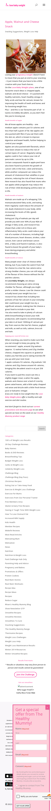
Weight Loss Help (31, 31)
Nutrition (9, 551)
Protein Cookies (12, 575)
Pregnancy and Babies (15, 567)
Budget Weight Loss (14, 460)
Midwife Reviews (12, 530)
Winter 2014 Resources (15, 649)
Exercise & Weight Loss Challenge (20, 489)
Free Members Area (14, 501)
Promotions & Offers (14, 571)
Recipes (8, 596)
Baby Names (10, 448)
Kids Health (10, 522)
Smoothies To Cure (13, 621)
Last (17, 743)
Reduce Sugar (11, 600)
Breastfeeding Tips (13, 456)
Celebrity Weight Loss (14, 469)
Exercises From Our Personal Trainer (21, 497)
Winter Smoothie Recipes (16, 653)
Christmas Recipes (13, 481)
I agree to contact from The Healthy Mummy (29, 787)
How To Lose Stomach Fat (16, 514)
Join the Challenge (25, 674)
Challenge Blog (11, 473)
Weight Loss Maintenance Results (20, 645)
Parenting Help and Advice (17, 563)
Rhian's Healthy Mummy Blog (18, 604)
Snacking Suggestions (14, 31)
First (17, 733)
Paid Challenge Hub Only (16, 559)
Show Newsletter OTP (15, 608)
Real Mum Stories (13, 579)
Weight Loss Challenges (15, 637)
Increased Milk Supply (14, 518)
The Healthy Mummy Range (17, 629)
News (7, 547)
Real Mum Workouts (14, 584)
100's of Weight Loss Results (18, 440)
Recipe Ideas (10, 592)
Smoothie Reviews (13, 616)
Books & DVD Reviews (14, 452)
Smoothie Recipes (13, 612)
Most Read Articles (13, 534)
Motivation (10, 543)
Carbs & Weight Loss (14, 465)
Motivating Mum (12, 538)
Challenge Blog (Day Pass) (16, 477)
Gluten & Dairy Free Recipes (17, 506)
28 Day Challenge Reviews (16, 444)
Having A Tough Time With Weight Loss (22, 510)
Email (21, 754)
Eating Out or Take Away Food (18, 485)
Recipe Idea (10, 588)
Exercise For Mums (13, 493)
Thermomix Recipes (14, 633)
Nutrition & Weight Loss (15, 555)
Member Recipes (12, 526)
